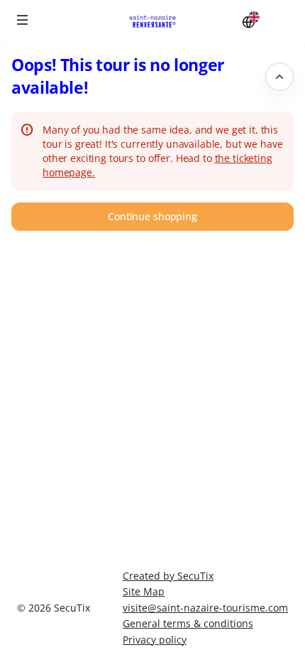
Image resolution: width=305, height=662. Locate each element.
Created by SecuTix (168, 575)
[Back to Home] (152, 21)
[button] (23, 20)
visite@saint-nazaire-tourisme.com (205, 607)
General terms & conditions (188, 623)
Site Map (144, 591)
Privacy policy (155, 639)
